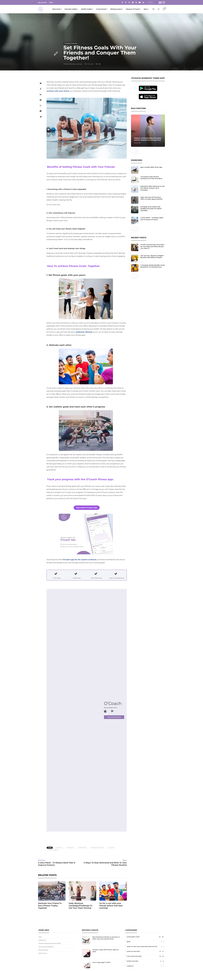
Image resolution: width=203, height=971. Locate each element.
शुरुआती (145, 941)
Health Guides (86, 9)
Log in (150, 2)
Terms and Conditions (46, 947)
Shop (51, 2)
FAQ (40, 937)
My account (42, 2)
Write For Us (43, 953)
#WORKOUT (70, 847)
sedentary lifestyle (84, 332)
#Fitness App (82, 847)
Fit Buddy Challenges (70, 43)
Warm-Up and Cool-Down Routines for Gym (145, 946)
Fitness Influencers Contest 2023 (50, 943)
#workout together (97, 847)
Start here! (56, 9)
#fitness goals (52, 849)
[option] (51, 896)
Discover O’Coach (133, 9)
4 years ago (79, 64)
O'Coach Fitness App (69, 64)
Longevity (145, 966)
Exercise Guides (71, 9)
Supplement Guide (145, 937)
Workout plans (116, 9)
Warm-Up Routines (145, 951)
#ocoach (111, 847)
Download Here (114, 717)
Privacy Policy (43, 950)
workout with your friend (58, 91)
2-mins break (101, 9)
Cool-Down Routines (145, 956)
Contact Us (42, 940)
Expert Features (145, 961)
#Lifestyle (59, 847)
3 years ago (137, 143)
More (146, 9)
